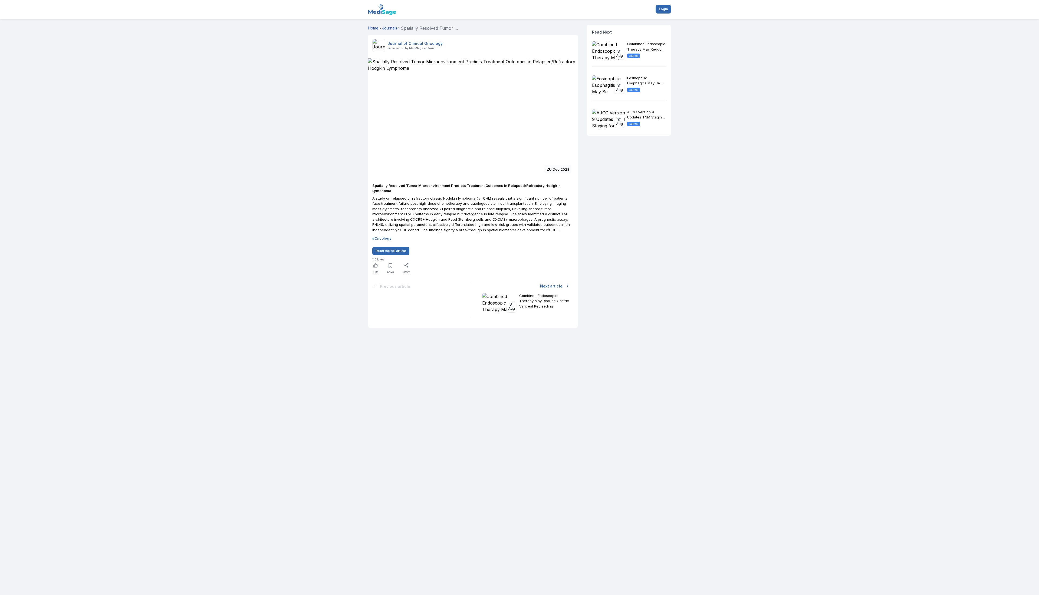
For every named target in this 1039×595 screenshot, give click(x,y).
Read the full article (391, 251)
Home (373, 28)
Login (663, 9)
